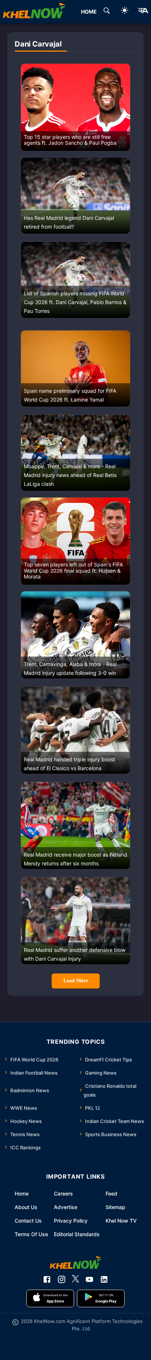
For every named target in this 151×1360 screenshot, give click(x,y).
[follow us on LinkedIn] (104, 1279)
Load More (75, 980)
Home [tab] (89, 11)
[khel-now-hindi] (143, 12)
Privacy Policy (71, 1220)
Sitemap (115, 1207)
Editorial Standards (77, 1234)
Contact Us (28, 1220)
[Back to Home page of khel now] (34, 11)
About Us (26, 1207)
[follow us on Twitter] (75, 1279)
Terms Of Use (31, 1234)
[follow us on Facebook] (47, 1279)
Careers (63, 1193)
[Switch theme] (124, 11)
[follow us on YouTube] (89, 1279)
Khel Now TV (121, 1220)
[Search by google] (106, 11)
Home (22, 1193)
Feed (111, 1193)
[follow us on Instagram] (61, 1279)
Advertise (65, 1207)
